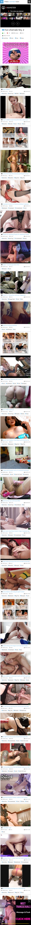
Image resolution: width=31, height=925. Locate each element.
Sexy (22, 38)
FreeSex (11, 2)
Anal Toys (11, 93)
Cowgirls (11, 771)
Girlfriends (9, 329)
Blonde (10, 123)
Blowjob (22, 93)
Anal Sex (5, 38)
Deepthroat (23, 710)
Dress (25, 238)
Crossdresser (19, 208)
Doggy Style (12, 299)
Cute (15, 383)
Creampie (11, 208)
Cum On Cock (18, 474)
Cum (15, 123)
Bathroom (11, 892)
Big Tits (23, 177)
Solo (24, 123)
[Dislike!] (7, 33)
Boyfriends (17, 862)
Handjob (24, 383)
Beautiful (4, 123)
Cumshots (9, 383)
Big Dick (17, 177)
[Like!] (2, 33)
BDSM (16, 93)
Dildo (22, 413)
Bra (23, 504)
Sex (17, 38)
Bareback (4, 208)
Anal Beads (18, 504)
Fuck (12, 38)
